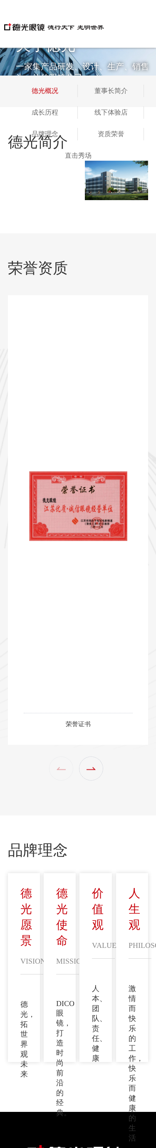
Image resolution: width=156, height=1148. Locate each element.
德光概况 (45, 90)
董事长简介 (111, 90)
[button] (91, 768)
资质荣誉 (111, 133)
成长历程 (45, 112)
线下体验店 (111, 112)
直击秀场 (78, 155)
